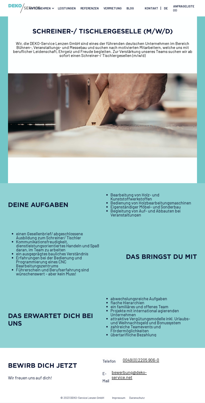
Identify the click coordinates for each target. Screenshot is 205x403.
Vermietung (113, 8)
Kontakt (151, 8)
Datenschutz (137, 397)
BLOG (130, 8)
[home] (24, 8)
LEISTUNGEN (67, 8)
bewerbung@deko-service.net (129, 375)
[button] (41, 8)
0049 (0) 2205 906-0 (141, 359)
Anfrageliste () (183, 8)
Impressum (118, 397)
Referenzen (89, 8)
